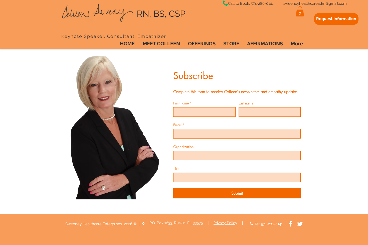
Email (179, 125)
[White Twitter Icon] (300, 223)
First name (182, 103)
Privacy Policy (225, 223)
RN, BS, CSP (160, 14)
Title (176, 168)
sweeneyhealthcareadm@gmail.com (315, 3)
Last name (246, 103)
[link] (300, 11)
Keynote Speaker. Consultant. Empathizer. (114, 36)
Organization (183, 147)
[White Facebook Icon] (290, 223)
